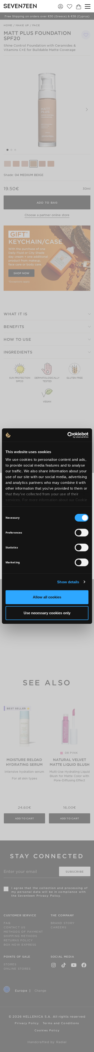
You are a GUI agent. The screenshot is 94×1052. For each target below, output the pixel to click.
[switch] (81, 532)
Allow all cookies (47, 597)
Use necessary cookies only (47, 613)
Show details (68, 582)
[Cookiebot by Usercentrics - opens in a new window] (67, 435)
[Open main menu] (87, 6)
